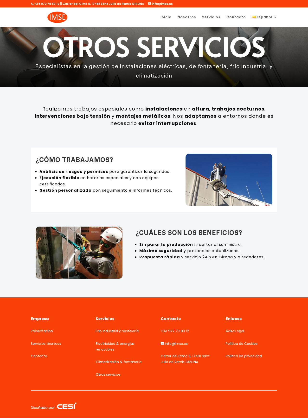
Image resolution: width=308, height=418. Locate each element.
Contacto (236, 17)
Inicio (166, 17)
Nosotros (187, 17)
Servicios (211, 17)
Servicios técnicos (46, 343)
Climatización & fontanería (118, 361)
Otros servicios (108, 374)
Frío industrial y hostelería (117, 331)
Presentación (42, 331)
